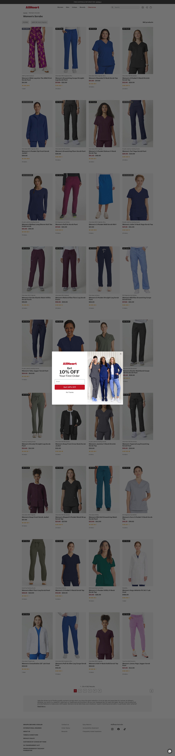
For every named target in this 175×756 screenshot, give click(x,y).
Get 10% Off (70, 387)
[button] (169, 751)
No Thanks (70, 392)
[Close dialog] (120, 353)
